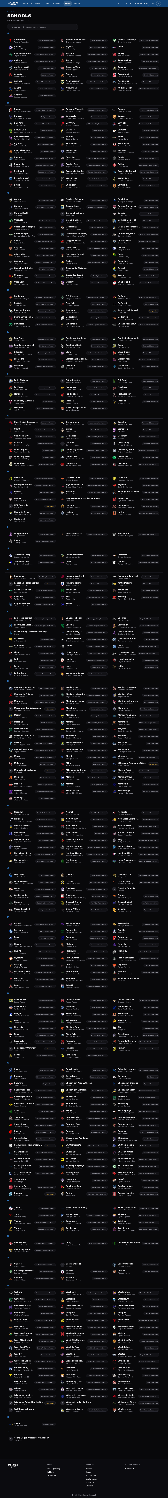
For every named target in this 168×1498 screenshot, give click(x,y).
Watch (25, 3)
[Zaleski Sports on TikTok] (131, 3)
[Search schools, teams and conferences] (153, 3)
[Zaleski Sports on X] (127, 3)
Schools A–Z (91, 1475)
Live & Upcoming (53, 1469)
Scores (46, 3)
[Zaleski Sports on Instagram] (122, 3)
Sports (88, 1472)
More (76, 3)
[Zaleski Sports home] (13, 3)
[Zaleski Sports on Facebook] (118, 3)
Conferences (91, 1479)
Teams (68, 3)
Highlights (35, 3)
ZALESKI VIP (51, 1475)
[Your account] (158, 3)
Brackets (89, 1486)
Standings (57, 3)
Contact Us (141, 3)
